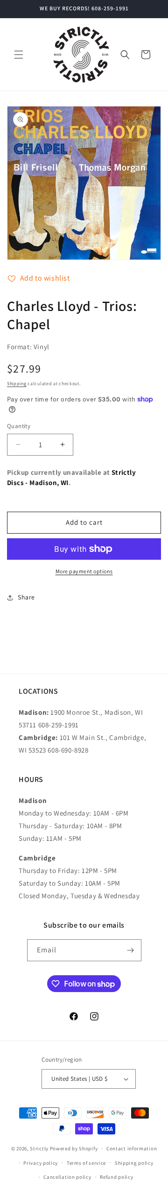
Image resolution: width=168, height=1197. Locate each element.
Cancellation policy (67, 1177)
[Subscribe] (130, 950)
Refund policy (116, 1177)
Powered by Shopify (74, 1148)
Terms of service (86, 1163)
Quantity (18, 426)
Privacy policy (40, 1163)
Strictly (39, 1148)
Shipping (17, 383)
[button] (18, 54)
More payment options (84, 571)
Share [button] (26, 597)
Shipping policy (134, 1163)
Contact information (131, 1148)
